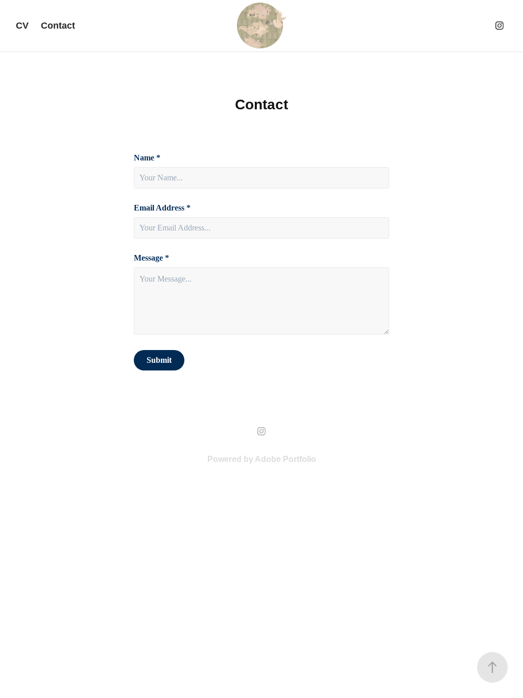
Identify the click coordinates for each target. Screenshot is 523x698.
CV (22, 25)
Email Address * (162, 208)
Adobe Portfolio (285, 459)
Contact (58, 25)
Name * (147, 158)
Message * (151, 258)
